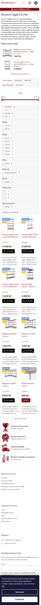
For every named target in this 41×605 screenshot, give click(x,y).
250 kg (8, 207)
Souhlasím (19, 599)
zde (3, 586)
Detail (25, 400)
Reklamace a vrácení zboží (10, 489)
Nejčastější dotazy (7, 513)
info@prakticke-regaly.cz (13, 540)
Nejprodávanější (7, 85)
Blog (2, 516)
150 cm (9, 144)
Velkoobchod (5, 521)
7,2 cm (8, 126)
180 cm (9, 129)
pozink (9, 182)
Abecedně (19, 85)
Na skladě (10, 107)
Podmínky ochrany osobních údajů (12, 487)
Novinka (9, 113)
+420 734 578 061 (10, 543)
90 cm (8, 138)
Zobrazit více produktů (19, 74)
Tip (7, 116)
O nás (3, 510)
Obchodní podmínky (8, 484)
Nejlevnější (18, 80)
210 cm (9, 151)
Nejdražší (27, 80)
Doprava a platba (7, 481)
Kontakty (4, 478)
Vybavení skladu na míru (9, 519)
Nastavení (19, 592)
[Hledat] (24, 3)
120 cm (9, 141)
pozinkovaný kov (12, 173)
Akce (8, 110)
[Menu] (36, 3)
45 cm (8, 163)
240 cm (9, 154)
